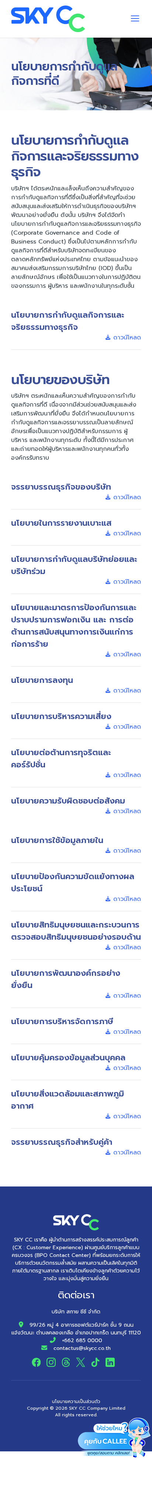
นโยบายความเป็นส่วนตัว (76, 1401)
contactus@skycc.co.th (82, 1348)
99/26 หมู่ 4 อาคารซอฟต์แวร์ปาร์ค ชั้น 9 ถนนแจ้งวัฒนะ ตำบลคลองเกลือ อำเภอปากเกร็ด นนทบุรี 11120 (76, 1329)
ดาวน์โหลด (127, 337)
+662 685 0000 (82, 1340)
